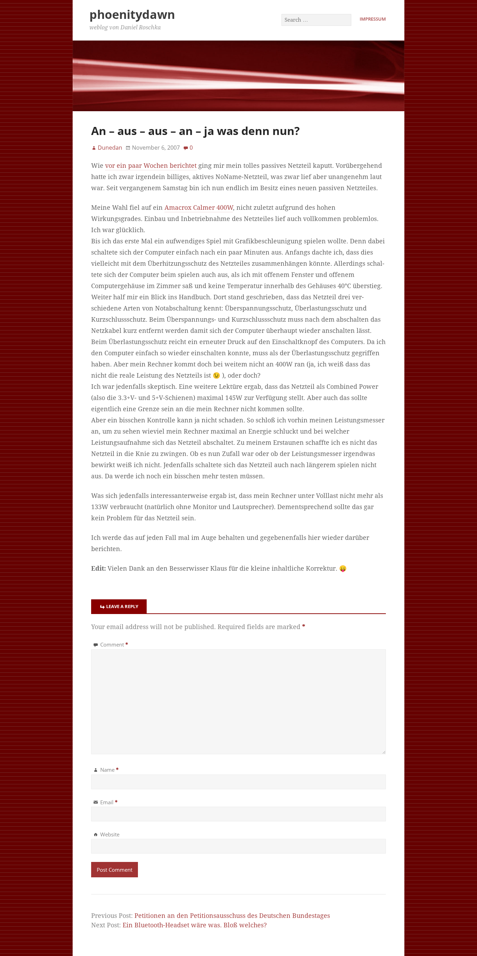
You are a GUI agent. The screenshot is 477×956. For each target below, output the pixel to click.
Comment (114, 644)
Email (109, 802)
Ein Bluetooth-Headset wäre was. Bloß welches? (195, 925)
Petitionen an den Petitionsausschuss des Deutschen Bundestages (232, 915)
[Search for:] (316, 19)
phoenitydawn (132, 14)
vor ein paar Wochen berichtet (151, 165)
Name (109, 769)
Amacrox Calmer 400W (198, 207)
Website (109, 834)
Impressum (373, 19)
